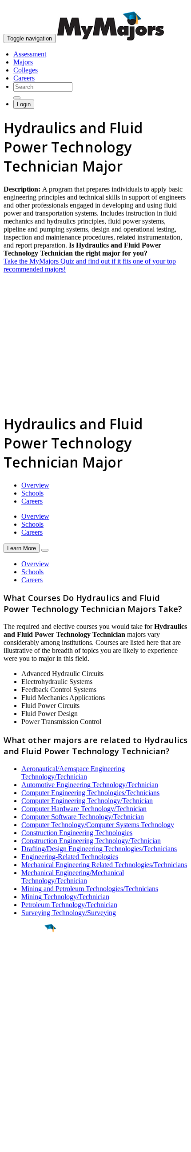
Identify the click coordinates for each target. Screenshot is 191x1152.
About (14, 1030)
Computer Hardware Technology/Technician (84, 808)
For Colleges (22, 1064)
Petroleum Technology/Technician (69, 904)
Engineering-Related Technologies (69, 856)
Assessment (29, 54)
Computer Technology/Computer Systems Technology (97, 824)
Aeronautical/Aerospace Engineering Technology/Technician (73, 772)
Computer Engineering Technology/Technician (87, 800)
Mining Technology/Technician (65, 896)
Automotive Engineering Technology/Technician (89, 784)
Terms (12, 1140)
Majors (23, 62)
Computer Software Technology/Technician (82, 816)
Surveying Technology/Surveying (68, 912)
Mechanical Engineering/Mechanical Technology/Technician (72, 876)
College (27, 977)
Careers (24, 78)
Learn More (21, 548)
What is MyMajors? (31, 1048)
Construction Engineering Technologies (76, 832)
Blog (10, 1088)
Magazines (19, 1072)
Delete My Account (31, 1080)
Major (24, 958)
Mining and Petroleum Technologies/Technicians (89, 888)
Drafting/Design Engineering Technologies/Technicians (99, 848)
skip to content (169, 7)
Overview (35, 485)
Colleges (25, 70)
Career (26, 997)
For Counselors (25, 1056)
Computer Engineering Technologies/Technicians (90, 792)
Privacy (36, 1140)
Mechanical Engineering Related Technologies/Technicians (104, 864)
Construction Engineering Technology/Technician (91, 840)
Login (24, 104)
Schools (32, 493)
